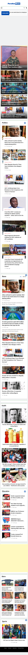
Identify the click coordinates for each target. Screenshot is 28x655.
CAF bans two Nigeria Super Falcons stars (14, 640)
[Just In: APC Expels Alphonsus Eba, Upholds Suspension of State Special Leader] (14, 58)
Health (4, 388)
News (6, 209)
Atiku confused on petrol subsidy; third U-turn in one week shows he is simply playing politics (13, 80)
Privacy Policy (21, 648)
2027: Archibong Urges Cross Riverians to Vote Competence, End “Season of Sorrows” (13, 116)
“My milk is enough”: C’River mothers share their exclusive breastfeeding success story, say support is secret (14, 466)
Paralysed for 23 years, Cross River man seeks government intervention (20, 614)
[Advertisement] (14, 30)
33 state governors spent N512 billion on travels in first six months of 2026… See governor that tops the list (13, 92)
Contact (9, 648)
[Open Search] (24, 7)
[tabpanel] (14, 633)
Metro (4, 585)
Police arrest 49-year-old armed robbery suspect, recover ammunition (7, 601)
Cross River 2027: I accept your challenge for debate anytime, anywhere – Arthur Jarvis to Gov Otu (14, 213)
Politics (4, 62)
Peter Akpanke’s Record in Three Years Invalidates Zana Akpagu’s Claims (13, 166)
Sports (13, 637)
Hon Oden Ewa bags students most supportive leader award (18, 505)
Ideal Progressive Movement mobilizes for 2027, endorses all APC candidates (13, 237)
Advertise (15, 648)
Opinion (4, 76)
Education (7, 495)
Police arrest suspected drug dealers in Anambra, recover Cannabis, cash (7, 614)
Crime (4, 372)
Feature (4, 88)
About (5, 648)
